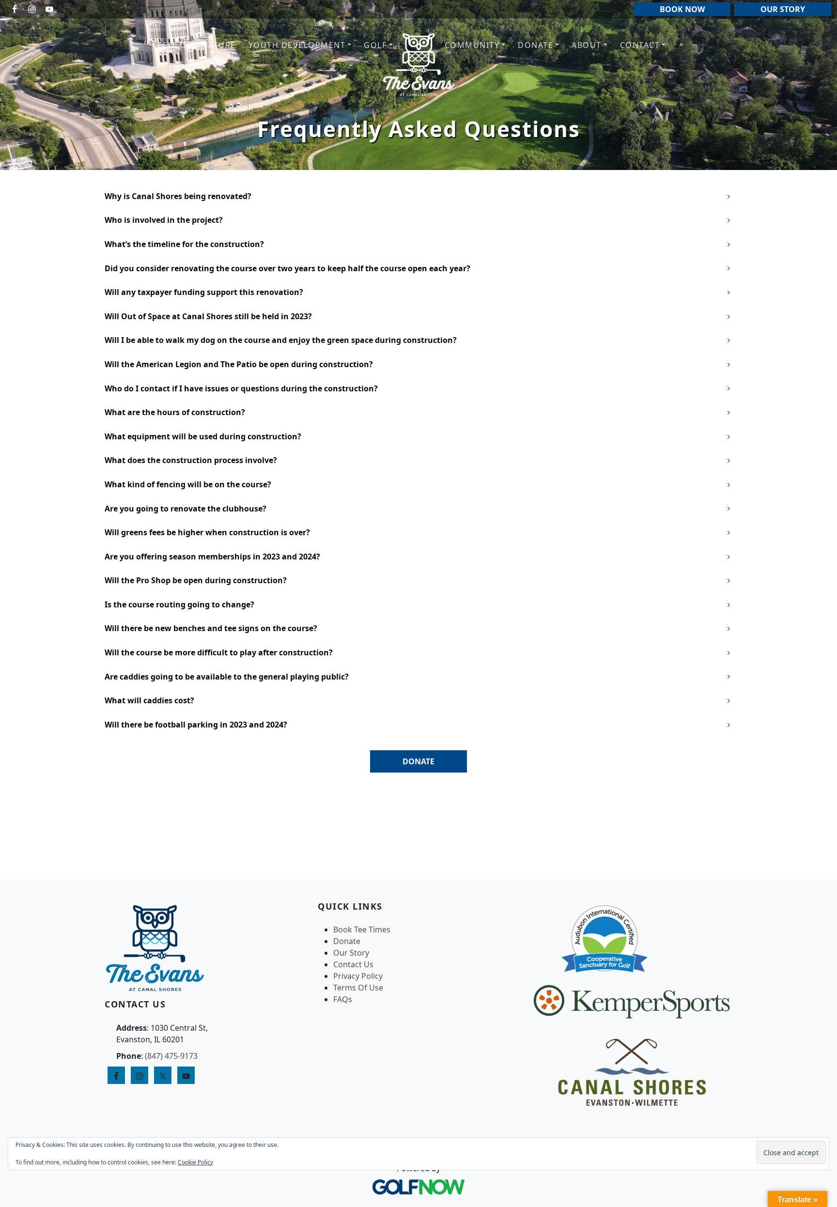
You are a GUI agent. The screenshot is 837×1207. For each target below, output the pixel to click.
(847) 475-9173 (171, 1056)
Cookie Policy (195, 1162)
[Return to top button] (818, 861)
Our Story (351, 952)
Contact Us (353, 964)
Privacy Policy (358, 976)
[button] (300, 45)
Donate (346, 941)
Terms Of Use (358, 987)
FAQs (342, 999)
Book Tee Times (361, 929)
